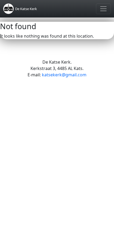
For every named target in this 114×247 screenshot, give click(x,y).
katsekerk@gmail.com (64, 75)
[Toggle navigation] (103, 8)
